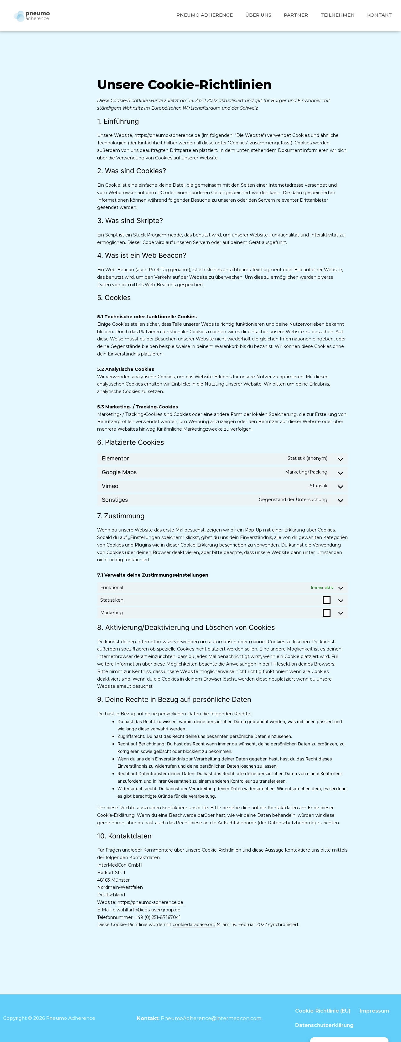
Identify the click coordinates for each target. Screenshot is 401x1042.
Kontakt (379, 15)
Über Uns (258, 15)
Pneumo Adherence (204, 15)
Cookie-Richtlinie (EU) (322, 1011)
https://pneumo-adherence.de (167, 135)
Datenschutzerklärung (324, 1025)
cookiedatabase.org (194, 924)
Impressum (374, 1011)
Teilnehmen (337, 15)
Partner (296, 15)
